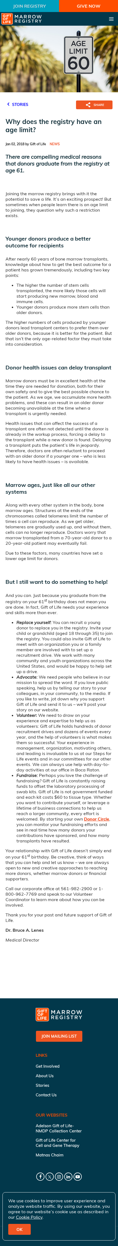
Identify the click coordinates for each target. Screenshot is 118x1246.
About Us (45, 1075)
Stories (42, 1085)
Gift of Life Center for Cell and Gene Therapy (57, 1143)
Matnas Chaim (49, 1155)
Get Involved (48, 1066)
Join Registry (29, 6)
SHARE (99, 105)
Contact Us (46, 1094)
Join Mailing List (59, 1036)
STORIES (19, 104)
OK (19, 1229)
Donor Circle (96, 819)
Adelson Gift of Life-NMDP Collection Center (59, 1128)
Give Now (88, 6)
